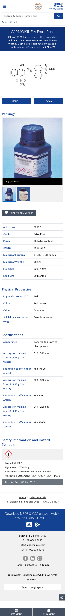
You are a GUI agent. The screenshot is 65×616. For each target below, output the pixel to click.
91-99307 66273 (35, 549)
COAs (49, 101)
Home (22, 497)
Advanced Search (10, 22)
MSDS (15, 101)
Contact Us (31, 564)
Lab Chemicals (38, 497)
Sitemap (45, 564)
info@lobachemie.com (32, 544)
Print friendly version (21, 212)
